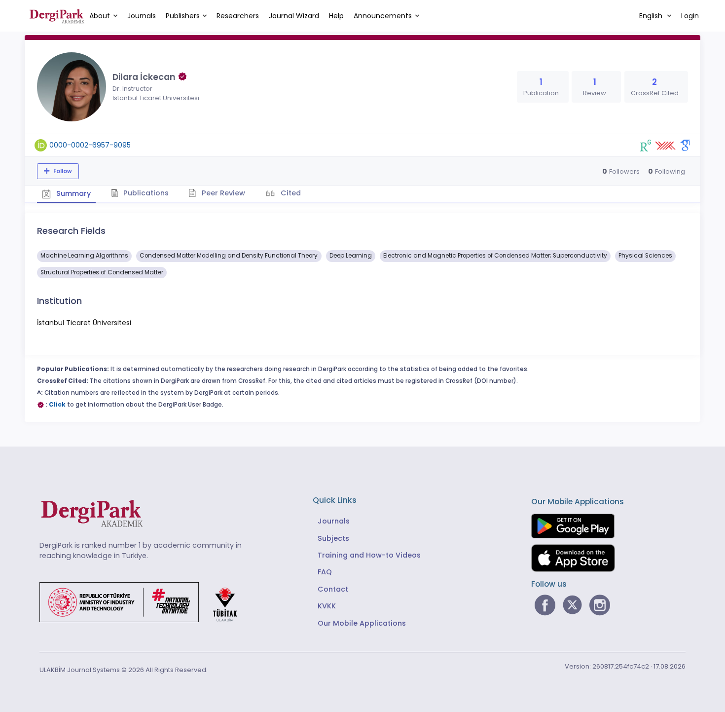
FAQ (325, 572)
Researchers (238, 16)
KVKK (327, 606)
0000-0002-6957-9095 (90, 145)
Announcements (383, 16)
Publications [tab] (145, 193)
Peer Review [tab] (222, 193)
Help (336, 16)
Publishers (183, 16)
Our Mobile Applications (362, 623)
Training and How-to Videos (369, 555)
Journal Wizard (294, 16)
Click (57, 405)
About (99, 16)
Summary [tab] (72, 193)
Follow (62, 171)
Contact (333, 589)
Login (690, 16)
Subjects (333, 538)
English (651, 16)
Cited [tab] (290, 193)
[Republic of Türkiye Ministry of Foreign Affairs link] (144, 602)
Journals (141, 16)
